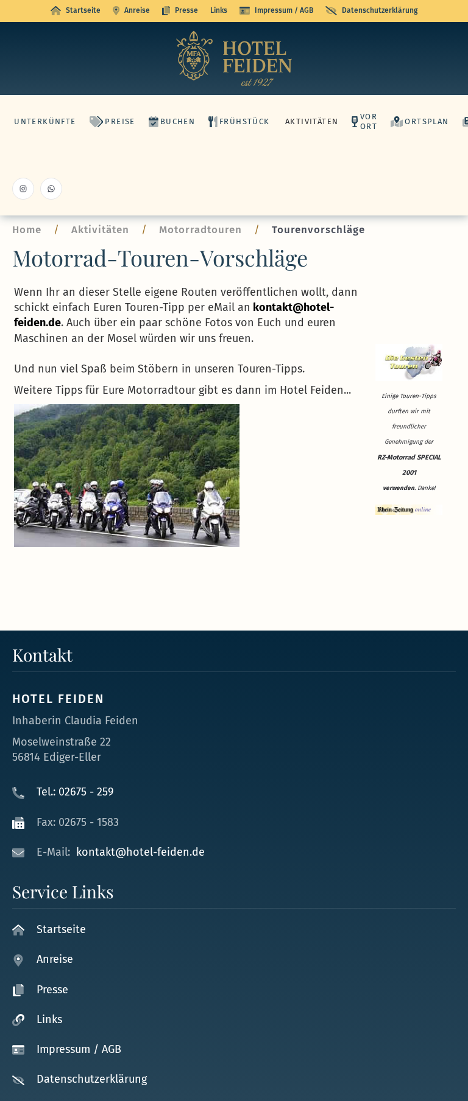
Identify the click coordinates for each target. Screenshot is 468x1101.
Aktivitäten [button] (311, 121)
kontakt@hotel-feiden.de (140, 852)
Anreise (137, 10)
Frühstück (244, 121)
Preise (120, 121)
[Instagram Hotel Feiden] (23, 189)
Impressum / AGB (284, 10)
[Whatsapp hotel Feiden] (51, 189)
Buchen (177, 121)
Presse (186, 10)
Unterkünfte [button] (45, 121)
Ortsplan (426, 121)
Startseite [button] (83, 10)
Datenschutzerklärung (379, 10)
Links (218, 10)
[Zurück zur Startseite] (234, 58)
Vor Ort (368, 121)
